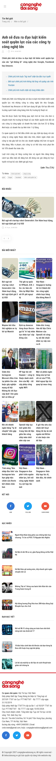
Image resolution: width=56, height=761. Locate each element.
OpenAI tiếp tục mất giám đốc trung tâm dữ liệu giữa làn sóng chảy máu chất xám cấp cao (26, 433)
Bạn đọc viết (8, 617)
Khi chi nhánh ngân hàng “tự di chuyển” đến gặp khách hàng (9, 429)
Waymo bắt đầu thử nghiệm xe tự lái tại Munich (9, 328)
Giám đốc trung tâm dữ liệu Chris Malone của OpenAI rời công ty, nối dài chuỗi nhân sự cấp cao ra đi (43, 334)
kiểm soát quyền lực (30, 177)
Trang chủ (6, 21)
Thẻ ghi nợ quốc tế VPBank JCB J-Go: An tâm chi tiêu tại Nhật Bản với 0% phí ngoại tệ (26, 290)
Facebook (18, 177)
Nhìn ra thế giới (20, 21)
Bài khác (6, 188)
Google (10, 177)
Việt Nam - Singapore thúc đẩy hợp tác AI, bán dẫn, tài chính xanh (43, 474)
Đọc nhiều (7, 523)
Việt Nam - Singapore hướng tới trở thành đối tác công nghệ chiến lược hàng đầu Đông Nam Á (43, 290)
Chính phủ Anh (15, 174)
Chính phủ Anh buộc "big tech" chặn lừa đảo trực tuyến (29, 76)
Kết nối (5, 494)
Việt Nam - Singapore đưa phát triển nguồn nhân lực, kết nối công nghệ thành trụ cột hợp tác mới (26, 477)
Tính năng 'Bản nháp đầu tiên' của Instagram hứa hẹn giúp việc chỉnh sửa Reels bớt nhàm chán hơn (10, 477)
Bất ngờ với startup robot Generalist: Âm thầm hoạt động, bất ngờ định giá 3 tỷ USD (27, 222)
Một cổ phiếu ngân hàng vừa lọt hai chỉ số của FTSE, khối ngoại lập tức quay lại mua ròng (44, 378)
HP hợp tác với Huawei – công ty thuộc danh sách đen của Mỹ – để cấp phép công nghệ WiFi (26, 380)
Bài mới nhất (9, 250)
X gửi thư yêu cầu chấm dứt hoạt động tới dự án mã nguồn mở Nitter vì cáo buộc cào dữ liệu (44, 433)
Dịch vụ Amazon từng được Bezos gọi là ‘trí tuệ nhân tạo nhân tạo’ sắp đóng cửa (27, 331)
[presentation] (4, 238)
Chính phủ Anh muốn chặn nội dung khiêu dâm (26, 90)
